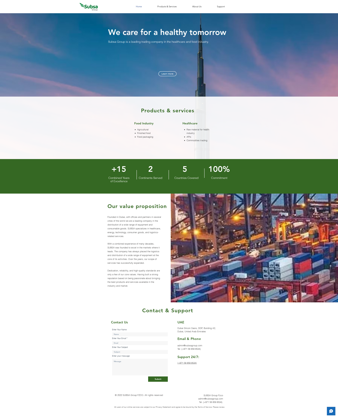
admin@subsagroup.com (189, 345)
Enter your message (121, 356)
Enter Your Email (119, 338)
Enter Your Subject (120, 347)
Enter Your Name (119, 330)
